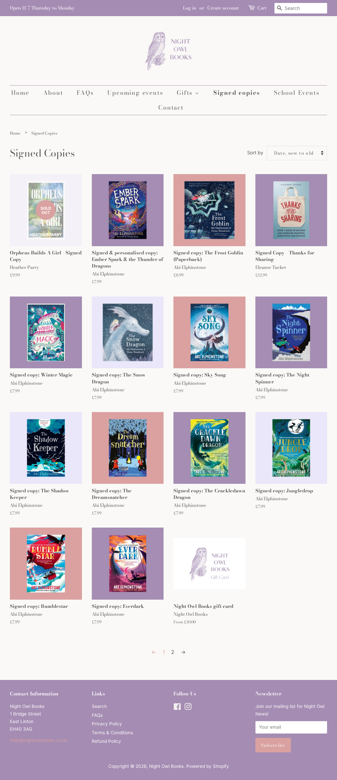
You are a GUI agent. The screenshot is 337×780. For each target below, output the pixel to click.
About (53, 92)
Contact (171, 107)
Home (20, 92)
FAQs (85, 92)
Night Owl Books (166, 766)
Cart (262, 8)
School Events (296, 92)
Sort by (255, 152)
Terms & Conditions (112, 732)
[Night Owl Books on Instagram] (188, 708)
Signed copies (236, 92)
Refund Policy (106, 741)
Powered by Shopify (207, 766)
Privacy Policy (107, 723)
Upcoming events (135, 92)
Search (99, 706)
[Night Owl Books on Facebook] (177, 708)
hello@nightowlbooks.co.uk (38, 740)
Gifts (186, 92)
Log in (189, 8)
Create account (223, 8)
